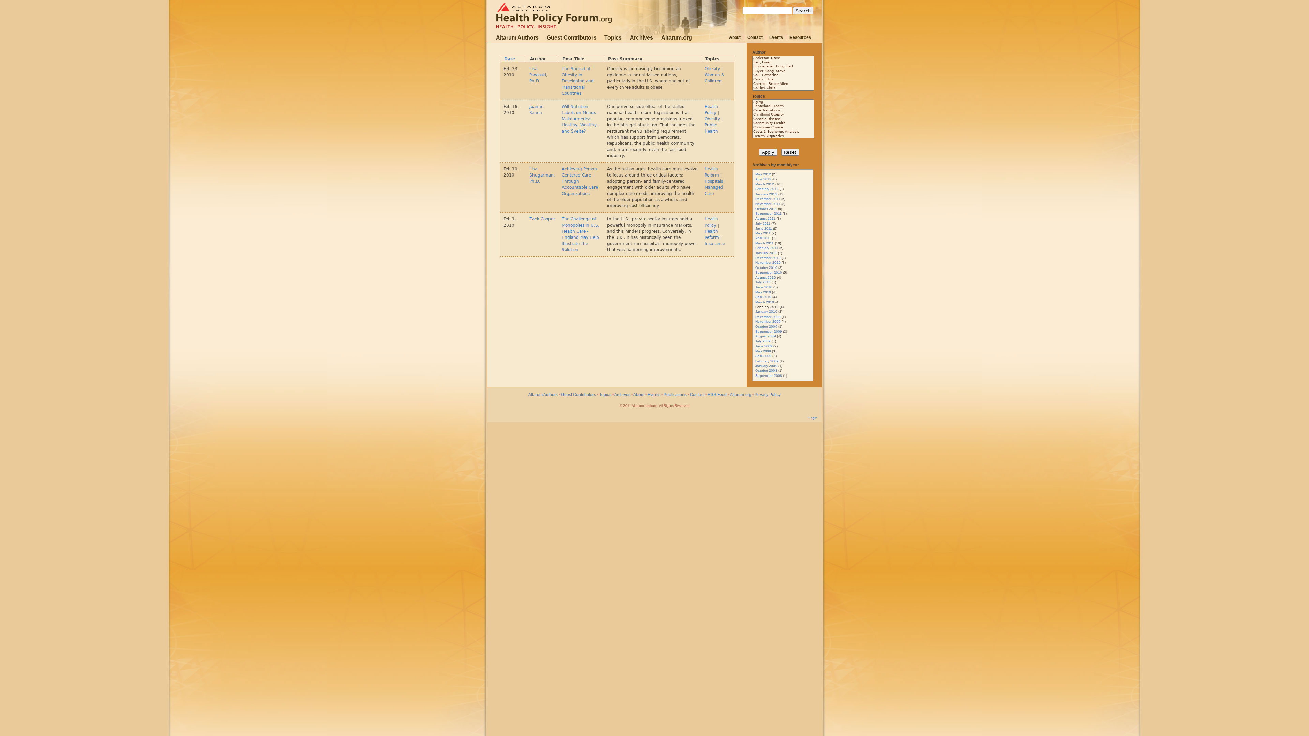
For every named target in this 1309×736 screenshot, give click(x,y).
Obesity (712, 68)
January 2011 (766, 253)
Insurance (715, 243)
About (735, 37)
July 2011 (762, 223)
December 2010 (768, 258)
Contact (755, 37)
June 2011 (763, 228)
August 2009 (765, 336)
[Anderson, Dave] (783, 58)
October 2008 (766, 370)
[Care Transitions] (783, 110)
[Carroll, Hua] (783, 79)
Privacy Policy (768, 394)
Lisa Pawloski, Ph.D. (538, 74)
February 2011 (766, 248)
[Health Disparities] (783, 136)
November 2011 (767, 204)
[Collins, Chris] (783, 88)
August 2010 (765, 277)
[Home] (556, 16)
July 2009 (763, 341)
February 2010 (767, 307)
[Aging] (783, 102)
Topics (613, 38)
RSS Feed (717, 394)
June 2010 (763, 287)
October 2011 (766, 209)
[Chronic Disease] (783, 119)
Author (759, 52)
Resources (800, 37)
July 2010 (763, 282)
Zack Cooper (542, 219)
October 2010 (766, 268)
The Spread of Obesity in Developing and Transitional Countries (578, 81)
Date (509, 59)
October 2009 (766, 326)
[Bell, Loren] (783, 62)
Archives (641, 38)
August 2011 (765, 218)
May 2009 (763, 351)
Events (776, 37)
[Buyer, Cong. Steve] (783, 71)
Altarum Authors (517, 38)
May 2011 (763, 233)
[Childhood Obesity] (783, 114)
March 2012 (764, 184)
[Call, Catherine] (783, 75)
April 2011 (763, 238)
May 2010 (763, 292)
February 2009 (767, 361)
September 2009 (768, 331)
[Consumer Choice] (783, 127)
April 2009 (763, 356)
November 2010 (768, 262)
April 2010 (763, 297)
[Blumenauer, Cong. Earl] (783, 66)
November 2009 (768, 321)
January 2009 (766, 366)
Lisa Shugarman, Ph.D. (542, 175)
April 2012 (763, 179)
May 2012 (763, 174)
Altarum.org (676, 38)
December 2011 (767, 199)
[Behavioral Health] (783, 106)
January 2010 (766, 311)
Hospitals (714, 181)
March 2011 (764, 243)
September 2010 (768, 272)
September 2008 (768, 376)
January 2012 (766, 194)
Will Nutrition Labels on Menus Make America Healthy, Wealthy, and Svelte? (580, 119)
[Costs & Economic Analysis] (783, 131)
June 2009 (763, 346)
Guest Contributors (572, 38)
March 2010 (764, 302)
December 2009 (768, 317)
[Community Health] (783, 123)
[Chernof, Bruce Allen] (783, 84)
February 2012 (767, 189)
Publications (675, 394)
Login (813, 418)
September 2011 (768, 213)
